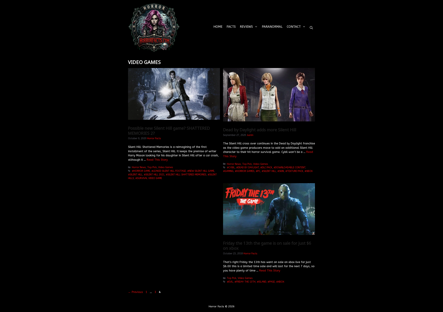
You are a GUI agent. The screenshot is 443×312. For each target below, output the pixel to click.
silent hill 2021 (155, 174)
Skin (281, 171)
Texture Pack (295, 171)
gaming (229, 171)
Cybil (232, 167)
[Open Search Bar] (311, 27)
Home (217, 27)
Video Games (165, 167)
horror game (142, 171)
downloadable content (290, 167)
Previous (135, 292)
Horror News (139, 167)
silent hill (136, 174)
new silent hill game (201, 171)
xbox (309, 171)
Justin (250, 135)
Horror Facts (154, 138)
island (262, 281)
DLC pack (267, 167)
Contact (294, 27)
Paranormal (272, 27)
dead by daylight (248, 167)
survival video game (149, 178)
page (272, 281)
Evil (231, 281)
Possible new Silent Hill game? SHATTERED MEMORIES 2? (169, 130)
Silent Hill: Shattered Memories (187, 174)
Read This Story (157, 159)
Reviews (246, 27)
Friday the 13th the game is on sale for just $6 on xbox (267, 245)
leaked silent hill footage (169, 171)
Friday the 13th (245, 281)
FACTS (231, 27)
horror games (245, 171)
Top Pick (152, 167)
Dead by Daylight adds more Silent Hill (259, 129)
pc (258, 171)
